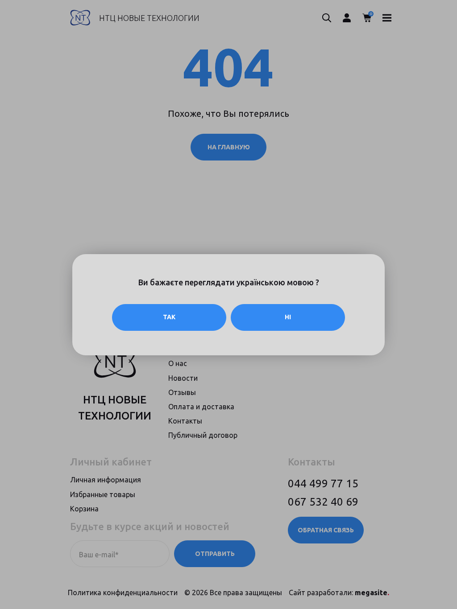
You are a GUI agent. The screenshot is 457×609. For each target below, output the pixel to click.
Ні (288, 317)
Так (169, 317)
